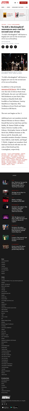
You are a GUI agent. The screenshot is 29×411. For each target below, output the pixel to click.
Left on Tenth (4, 316)
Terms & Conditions (5, 390)
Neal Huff (10, 154)
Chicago (3, 289)
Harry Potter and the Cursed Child (8, 307)
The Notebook (4, 360)
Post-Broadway (4, 269)
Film (13, 180)
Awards (3, 273)
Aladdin (3, 282)
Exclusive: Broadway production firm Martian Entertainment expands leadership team (19, 230)
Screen (3, 271)
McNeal (3, 322)
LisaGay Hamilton (16, 159)
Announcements (5, 260)
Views (8, 7)
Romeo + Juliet (4, 334)
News (2, 7)
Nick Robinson (10, 158)
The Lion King (4, 358)
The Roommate (4, 367)
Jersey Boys (15, 190)
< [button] (1, 15)
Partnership (15, 205)
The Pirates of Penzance (6, 363)
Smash (2, 338)
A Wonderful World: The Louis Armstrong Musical (12, 280)
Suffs (2, 343)
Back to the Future (5, 286)
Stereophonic (4, 342)
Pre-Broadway (4, 268)
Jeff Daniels (14, 156)
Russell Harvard (17, 157)
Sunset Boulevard (5, 345)
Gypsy (2, 302)
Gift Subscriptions (5, 380)
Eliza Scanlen (20, 158)
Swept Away (4, 347)
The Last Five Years (5, 356)
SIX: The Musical (5, 336)
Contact (3, 385)
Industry (3, 262)
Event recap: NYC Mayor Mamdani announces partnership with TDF (19, 248)
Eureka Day (3, 297)
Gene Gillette (12, 163)
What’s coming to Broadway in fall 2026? (18, 200)
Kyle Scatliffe (5, 159)
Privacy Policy (4, 392)
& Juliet (3, 278)
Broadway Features (17, 7)
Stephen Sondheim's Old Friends (8, 340)
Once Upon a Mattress (6, 327)
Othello (3, 329)
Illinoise (3, 313)
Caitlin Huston (5, 41)
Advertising (3, 387)
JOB (2, 315)
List (13, 197)
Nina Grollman (19, 154)
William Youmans (11, 162)
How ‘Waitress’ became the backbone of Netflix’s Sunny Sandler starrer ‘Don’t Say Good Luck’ (19, 185)
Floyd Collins (4, 298)
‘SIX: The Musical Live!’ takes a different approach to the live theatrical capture (19, 219)
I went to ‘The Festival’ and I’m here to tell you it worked (19, 239)
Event (13, 235)
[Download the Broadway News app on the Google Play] (14, 407)
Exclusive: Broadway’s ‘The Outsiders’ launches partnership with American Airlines (19, 209)
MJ (2, 318)
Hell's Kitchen (4, 309)
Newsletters (4, 381)
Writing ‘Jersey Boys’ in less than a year (18, 193)
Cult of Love (4, 291)
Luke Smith (20, 163)
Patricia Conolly (11, 161)
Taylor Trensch (6, 157)
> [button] (27, 15)
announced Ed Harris (8, 89)
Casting (3, 24)
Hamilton (3, 306)
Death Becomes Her (5, 293)
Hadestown (4, 304)
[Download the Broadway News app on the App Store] (5, 407)
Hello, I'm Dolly (4, 311)
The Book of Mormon (6, 351)
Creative (3, 264)
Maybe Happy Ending (6, 320)
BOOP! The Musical (5, 284)
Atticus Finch (5, 156)
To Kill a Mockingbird (14, 24)
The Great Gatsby (5, 352)
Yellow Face (4, 374)
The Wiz (3, 369)
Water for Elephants (5, 371)
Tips (2, 389)
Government (15, 244)
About (2, 383)
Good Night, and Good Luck (7, 300)
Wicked (3, 372)
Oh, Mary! (3, 325)
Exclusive (14, 225)
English (3, 295)
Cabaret (3, 288)
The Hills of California (6, 354)
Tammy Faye (4, 349)
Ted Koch (21, 156)
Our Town (3, 331)
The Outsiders (4, 362)
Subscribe (23, 2)
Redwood (3, 333)
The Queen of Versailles (6, 365)
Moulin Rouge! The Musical (7, 324)
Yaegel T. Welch (5, 164)
